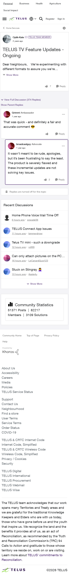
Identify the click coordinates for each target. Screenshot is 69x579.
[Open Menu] (64, 28)
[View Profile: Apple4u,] (7, 271)
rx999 (31, 247)
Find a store (10, 413)
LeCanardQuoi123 (38, 260)
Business (24, 3)
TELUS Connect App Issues (32, 229)
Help (5, 341)
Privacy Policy (51, 335)
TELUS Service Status (17, 392)
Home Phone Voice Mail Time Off (35, 215)
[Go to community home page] (18, 19)
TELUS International (16, 475)
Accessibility (10, 373)
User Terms (10, 418)
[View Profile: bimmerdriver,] (7, 231)
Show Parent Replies (12, 104)
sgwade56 (32, 219)
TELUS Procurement (16, 480)
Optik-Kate (18, 37)
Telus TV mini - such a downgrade (36, 242)
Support (7, 399)
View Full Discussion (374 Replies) (22, 99)
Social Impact (10, 10)
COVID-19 (9, 432)
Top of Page (33, 335)
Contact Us (10, 404)
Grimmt (16, 112)
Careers (7, 377)
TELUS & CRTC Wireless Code (24, 449)
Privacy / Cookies (14, 459)
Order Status (11, 428)
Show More (12, 74)
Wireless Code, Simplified (20, 454)
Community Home (12, 335)
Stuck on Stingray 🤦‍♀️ (27, 269)
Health (39, 3)
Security (7, 463)
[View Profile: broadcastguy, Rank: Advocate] (11, 146)
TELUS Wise (11, 490)
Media (6, 382)
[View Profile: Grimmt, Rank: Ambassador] (7, 114)
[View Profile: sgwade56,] (7, 217)
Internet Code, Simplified (19, 444)
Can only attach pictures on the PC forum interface (37, 256)
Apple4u (32, 274)
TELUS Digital (11, 471)
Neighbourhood (13, 409)
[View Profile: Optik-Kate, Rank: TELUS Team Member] (7, 39)
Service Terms (11, 423)
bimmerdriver (35, 233)
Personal (8, 3)
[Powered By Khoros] (34, 351)
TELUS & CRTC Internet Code (23, 440)
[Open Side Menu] (4, 18)
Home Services (12, 28)
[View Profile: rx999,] (7, 244)
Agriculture (55, 3)
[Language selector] (33, 18)
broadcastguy (23, 144)
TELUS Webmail (13, 485)
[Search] (41, 19)
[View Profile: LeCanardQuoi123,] (7, 258)
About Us (8, 368)
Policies (7, 387)
